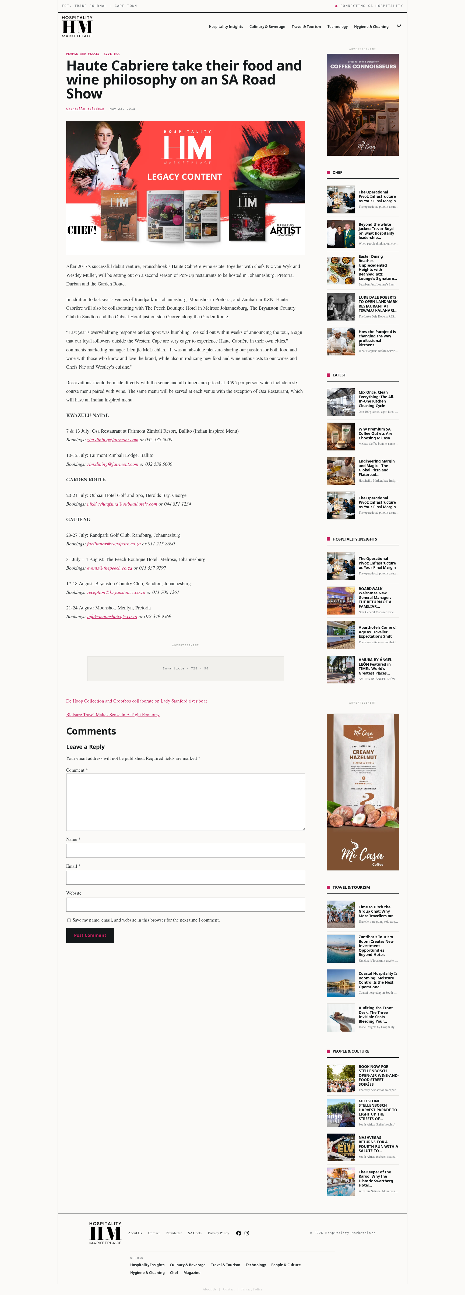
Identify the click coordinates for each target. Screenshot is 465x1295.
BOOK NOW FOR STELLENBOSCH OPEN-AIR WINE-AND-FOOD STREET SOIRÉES (379, 1075)
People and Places (83, 53)
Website (74, 893)
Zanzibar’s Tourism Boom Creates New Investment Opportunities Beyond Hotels (376, 946)
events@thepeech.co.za (109, 567)
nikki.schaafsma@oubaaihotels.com (122, 503)
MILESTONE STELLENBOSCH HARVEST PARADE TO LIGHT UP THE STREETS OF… (378, 1110)
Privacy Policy (252, 1289)
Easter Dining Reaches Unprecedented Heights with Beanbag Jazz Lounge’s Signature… (378, 267)
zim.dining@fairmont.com (112, 439)
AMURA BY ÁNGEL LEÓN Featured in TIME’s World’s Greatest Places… (375, 667)
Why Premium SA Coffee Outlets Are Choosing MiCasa (375, 433)
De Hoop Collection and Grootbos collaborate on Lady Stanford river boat (136, 701)
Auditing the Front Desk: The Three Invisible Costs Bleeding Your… (376, 1015)
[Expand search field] (398, 26)
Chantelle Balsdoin (85, 109)
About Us (209, 1289)
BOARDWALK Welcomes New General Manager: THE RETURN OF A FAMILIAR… (375, 598)
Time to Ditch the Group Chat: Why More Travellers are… (378, 911)
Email (73, 866)
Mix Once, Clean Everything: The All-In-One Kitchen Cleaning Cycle (376, 399)
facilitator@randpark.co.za (114, 543)
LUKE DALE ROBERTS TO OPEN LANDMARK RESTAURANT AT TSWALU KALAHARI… (378, 304)
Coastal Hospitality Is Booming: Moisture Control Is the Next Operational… (378, 980)
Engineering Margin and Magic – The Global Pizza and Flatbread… (376, 468)
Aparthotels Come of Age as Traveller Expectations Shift (378, 632)
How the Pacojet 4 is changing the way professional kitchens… (377, 338)
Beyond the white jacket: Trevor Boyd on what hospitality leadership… (376, 231)
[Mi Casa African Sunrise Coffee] (363, 105)
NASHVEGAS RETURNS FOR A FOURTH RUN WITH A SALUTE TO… (378, 1144)
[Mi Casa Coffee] (363, 792)
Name (73, 839)
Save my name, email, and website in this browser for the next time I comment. (146, 920)
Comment (77, 770)
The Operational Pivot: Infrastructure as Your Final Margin (377, 197)
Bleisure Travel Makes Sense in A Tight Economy (113, 714)
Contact (229, 1289)
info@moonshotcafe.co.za (112, 616)
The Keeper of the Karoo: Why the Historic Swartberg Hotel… (376, 1179)
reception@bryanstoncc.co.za (116, 591)
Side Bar (112, 53)
